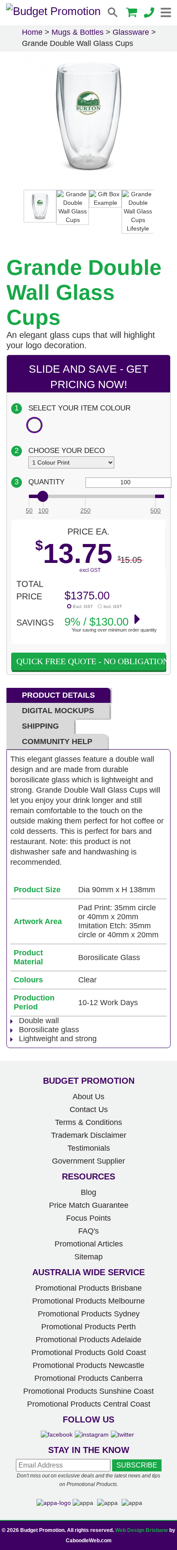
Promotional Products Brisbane (88, 1288)
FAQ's (88, 1231)
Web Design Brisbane (141, 1530)
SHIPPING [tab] (40, 726)
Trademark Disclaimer (88, 1135)
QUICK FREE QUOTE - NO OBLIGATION (91, 661)
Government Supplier (88, 1161)
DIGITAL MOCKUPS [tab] (58, 710)
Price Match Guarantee (88, 1205)
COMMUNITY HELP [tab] (57, 741)
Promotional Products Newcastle (88, 1365)
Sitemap (88, 1256)
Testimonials (88, 1148)
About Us (88, 1096)
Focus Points (88, 1218)
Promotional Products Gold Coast (88, 1352)
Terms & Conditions (88, 1122)
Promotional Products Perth (88, 1326)
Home (32, 32)
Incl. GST (113, 606)
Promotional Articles (89, 1244)
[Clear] (34, 425)
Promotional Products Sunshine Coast (88, 1391)
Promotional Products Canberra (88, 1378)
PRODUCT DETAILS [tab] (58, 695)
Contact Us (89, 1109)
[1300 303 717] (149, 13)
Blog (88, 1192)
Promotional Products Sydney (89, 1314)
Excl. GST (83, 606)
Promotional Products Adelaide (88, 1339)
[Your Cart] (131, 13)
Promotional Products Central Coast (88, 1404)
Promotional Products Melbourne (88, 1301)
